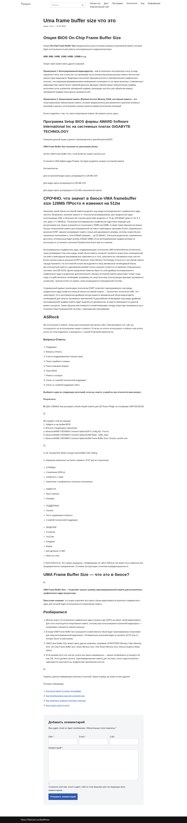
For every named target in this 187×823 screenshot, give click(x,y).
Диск (106, 3)
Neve (23, 820)
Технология (131, 3)
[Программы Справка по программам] (33, 5)
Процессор (95, 3)
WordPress (44, 820)
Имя (51, 737)
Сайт (112, 737)
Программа (117, 3)
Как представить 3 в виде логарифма (63, 691)
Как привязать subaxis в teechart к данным (66, 701)
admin (51, 26)
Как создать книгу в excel (57, 705)
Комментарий (55, 748)
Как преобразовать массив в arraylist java (65, 696)
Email (82, 737)
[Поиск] (83, 5)
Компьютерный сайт (99, 7)
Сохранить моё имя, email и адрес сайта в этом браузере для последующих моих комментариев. (86, 788)
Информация (154, 3)
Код (142, 3)
